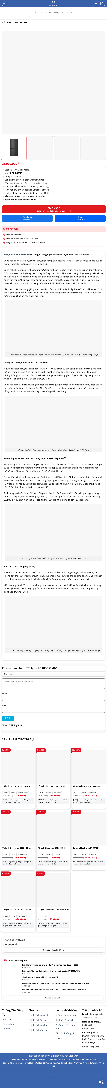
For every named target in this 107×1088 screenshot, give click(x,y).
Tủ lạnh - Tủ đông (52, 12)
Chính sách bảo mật (38, 1015)
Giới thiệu (7, 1019)
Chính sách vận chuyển (40, 1030)
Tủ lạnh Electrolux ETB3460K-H (87, 786)
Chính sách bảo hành (39, 1025)
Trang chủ (39, 12)
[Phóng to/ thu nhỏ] (10, 1072)
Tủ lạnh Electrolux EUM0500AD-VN (53, 910)
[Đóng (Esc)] (2, 1072)
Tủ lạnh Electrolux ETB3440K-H (16, 910)
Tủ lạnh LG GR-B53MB (15, 254)
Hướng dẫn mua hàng (66, 1015)
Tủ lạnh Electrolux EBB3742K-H (16, 786)
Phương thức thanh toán (65, 1027)
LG (71, 12)
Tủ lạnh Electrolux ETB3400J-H (51, 848)
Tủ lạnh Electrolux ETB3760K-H (87, 848)
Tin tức (58, 1038)
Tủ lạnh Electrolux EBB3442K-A (16, 848)
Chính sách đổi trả (37, 1020)
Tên (4, 693)
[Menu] (4, 4)
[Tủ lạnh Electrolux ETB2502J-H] (53, 767)
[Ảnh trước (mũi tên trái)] (2, 1083)
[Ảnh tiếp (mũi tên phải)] (10, 1083)
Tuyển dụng (8, 1024)
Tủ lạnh (64, 12)
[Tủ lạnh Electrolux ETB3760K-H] (89, 829)
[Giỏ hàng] (96, 4)
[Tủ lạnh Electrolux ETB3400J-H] (53, 829)
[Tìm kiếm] (102, 4)
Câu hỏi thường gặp (65, 1033)
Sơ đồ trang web (90, 1046)
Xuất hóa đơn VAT (64, 1020)
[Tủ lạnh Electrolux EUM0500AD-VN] (53, 890)
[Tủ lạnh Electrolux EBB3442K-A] (18, 829)
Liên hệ (6, 1028)
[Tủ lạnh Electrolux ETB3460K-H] (89, 767)
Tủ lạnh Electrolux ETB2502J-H (51, 786)
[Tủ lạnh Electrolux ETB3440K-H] (18, 890)
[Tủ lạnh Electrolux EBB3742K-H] (18, 767)
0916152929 (88, 1028)
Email (5, 705)
